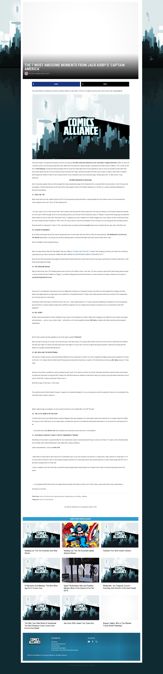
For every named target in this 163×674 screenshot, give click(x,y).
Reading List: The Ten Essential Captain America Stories (79, 552)
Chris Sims (31, 73)
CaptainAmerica (69, 496)
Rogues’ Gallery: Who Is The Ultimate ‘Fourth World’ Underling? (117, 624)
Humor (42, 499)
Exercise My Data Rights (59, 648)
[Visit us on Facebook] (93, 642)
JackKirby (84, 496)
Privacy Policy (56, 646)
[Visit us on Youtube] (89, 642)
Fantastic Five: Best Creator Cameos (117, 551)
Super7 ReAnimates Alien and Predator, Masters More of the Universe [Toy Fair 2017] (79, 588)
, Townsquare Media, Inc (48, 655)
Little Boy (85, 251)
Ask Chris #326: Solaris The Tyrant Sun (79, 623)
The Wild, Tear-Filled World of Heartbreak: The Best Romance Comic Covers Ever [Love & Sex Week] (41, 625)
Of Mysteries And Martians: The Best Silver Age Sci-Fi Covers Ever (41, 587)
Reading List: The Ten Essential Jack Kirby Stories (41, 552)
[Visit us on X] (97, 642)
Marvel (51, 499)
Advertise (54, 642)
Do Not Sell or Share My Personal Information (65, 650)
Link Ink (46, 499)
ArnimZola (50, 496)
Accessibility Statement (59, 644)
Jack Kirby (78, 496)
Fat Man (75, 251)
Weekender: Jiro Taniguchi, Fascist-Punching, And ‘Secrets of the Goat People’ (119, 587)
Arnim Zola (43, 496)
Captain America (59, 496)
